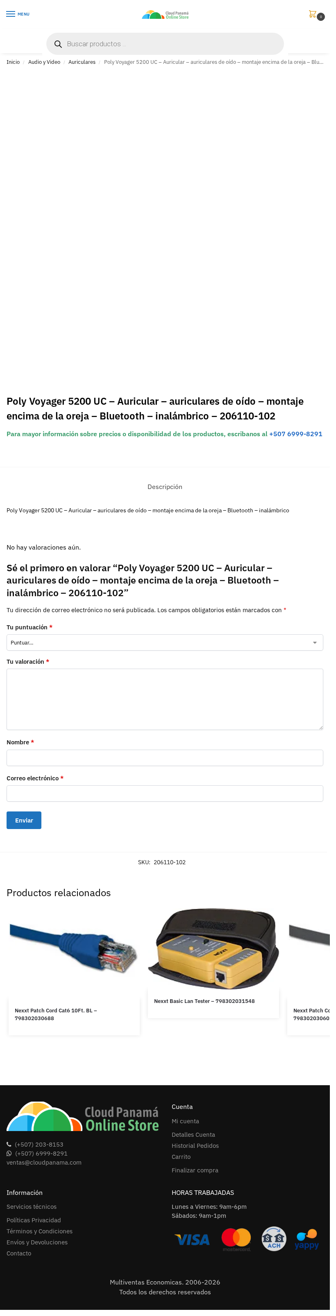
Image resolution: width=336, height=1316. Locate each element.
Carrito (181, 1157)
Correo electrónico (35, 778)
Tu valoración (28, 661)
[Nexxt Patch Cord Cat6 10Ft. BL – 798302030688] (74, 953)
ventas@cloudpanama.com (44, 1162)
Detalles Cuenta (193, 1134)
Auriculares (81, 62)
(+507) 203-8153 (39, 1144)
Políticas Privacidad (34, 1220)
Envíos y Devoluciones (37, 1242)
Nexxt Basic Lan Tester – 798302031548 (204, 1001)
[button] (314, 14)
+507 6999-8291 (295, 433)
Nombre (20, 742)
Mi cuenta (185, 1121)
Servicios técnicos (32, 1206)
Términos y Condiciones (40, 1231)
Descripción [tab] (165, 486)
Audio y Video (44, 62)
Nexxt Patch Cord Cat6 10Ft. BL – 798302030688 (56, 1014)
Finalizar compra (195, 1170)
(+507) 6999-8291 (41, 1153)
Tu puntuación (29, 627)
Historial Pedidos (195, 1145)
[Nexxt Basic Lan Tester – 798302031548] (213, 948)
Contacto (19, 1253)
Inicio (13, 62)
